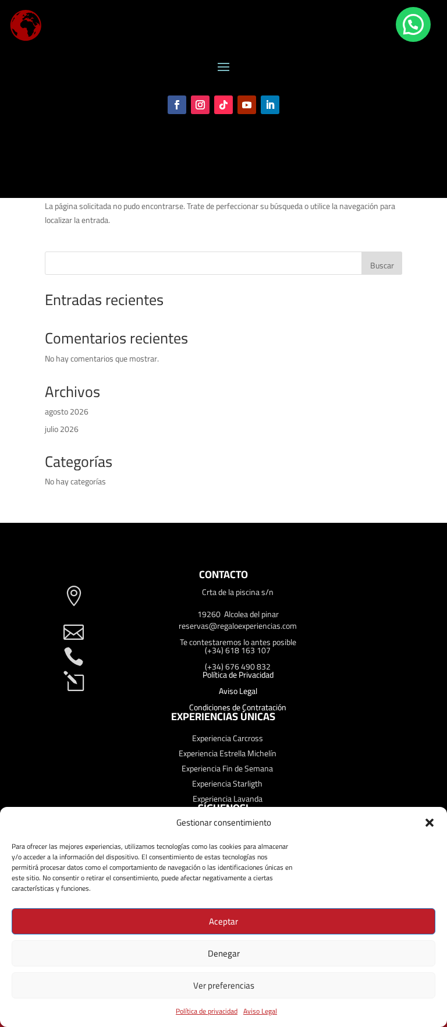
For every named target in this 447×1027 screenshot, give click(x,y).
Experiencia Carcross (227, 738)
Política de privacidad (206, 1011)
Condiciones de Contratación (237, 707)
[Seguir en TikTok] (223, 104)
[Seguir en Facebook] (177, 104)
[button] (429, 822)
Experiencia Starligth (227, 783)
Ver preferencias (223, 985)
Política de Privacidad (238, 674)
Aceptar (223, 921)
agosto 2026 (66, 411)
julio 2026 (62, 429)
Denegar (224, 953)
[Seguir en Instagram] (200, 104)
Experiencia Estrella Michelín (227, 753)
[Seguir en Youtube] (246, 104)
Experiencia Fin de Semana (227, 768)
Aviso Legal (260, 1011)
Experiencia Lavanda (227, 798)
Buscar (382, 265)
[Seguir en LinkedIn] (270, 104)
